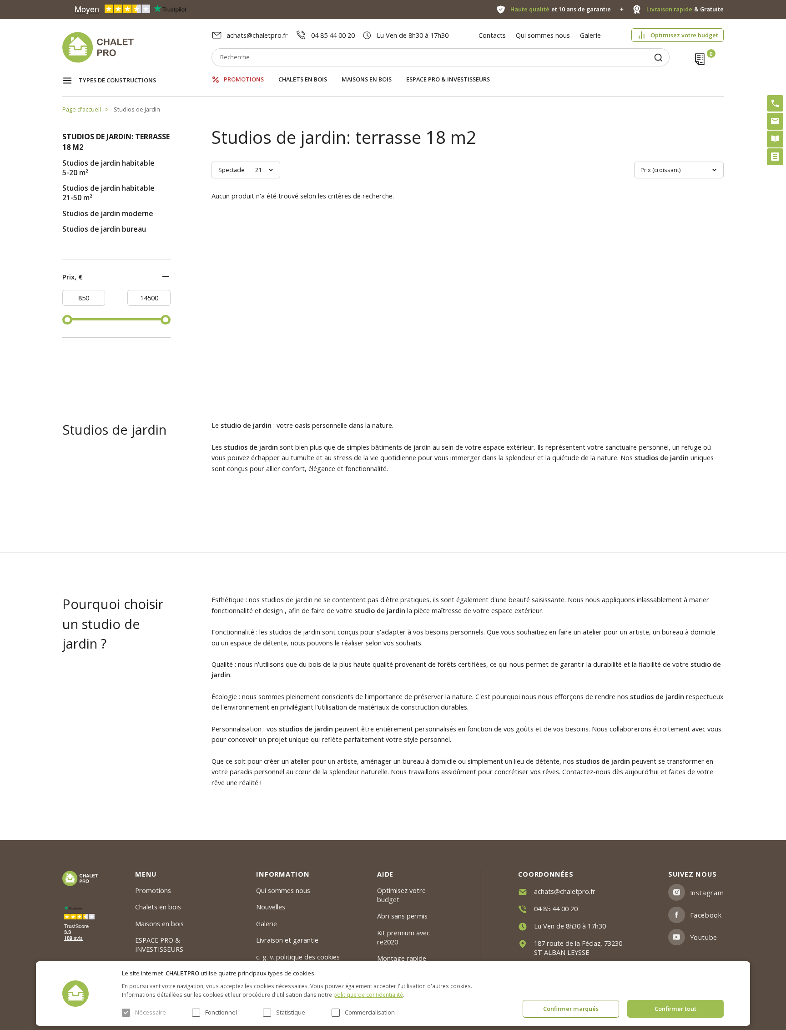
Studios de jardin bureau (104, 229)
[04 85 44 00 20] (775, 103)
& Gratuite (685, 9)
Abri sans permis (402, 915)
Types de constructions (117, 80)
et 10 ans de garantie (560, 9)
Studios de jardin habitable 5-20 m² (108, 168)
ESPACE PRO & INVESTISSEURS (448, 79)
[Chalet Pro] (137, 47)
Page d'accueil (81, 109)
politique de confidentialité (368, 994)
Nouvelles (270, 906)
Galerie (590, 35)
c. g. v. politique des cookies (298, 956)
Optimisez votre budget (684, 35)
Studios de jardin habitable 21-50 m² (108, 193)
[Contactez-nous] (775, 121)
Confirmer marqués (571, 1009)
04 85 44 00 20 (333, 35)
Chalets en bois (302, 79)
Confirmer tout (675, 1009)
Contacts (492, 35)
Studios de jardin (137, 109)
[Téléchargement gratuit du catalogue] (775, 139)
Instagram (707, 892)
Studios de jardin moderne (107, 213)
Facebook (706, 914)
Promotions (244, 79)
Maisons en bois (367, 79)
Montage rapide (401, 958)
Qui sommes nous (543, 35)
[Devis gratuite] (775, 156)
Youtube (703, 937)
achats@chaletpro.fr (257, 35)
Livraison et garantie (287, 939)
